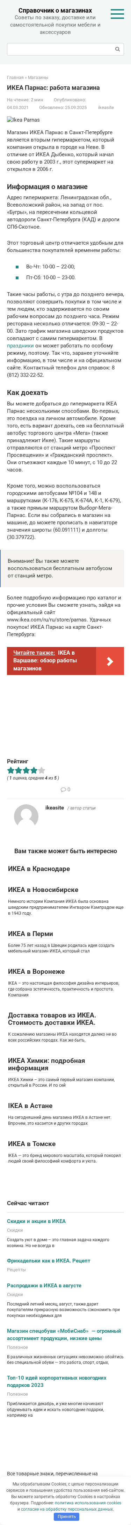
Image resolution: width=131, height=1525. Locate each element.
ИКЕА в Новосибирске (43, 890)
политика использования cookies (88, 1503)
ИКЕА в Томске (32, 1144)
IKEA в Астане (30, 1106)
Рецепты (16, 1269)
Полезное (17, 1347)
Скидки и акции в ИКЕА (36, 1221)
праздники (20, 346)
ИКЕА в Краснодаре (39, 869)
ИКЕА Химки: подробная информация (46, 1064)
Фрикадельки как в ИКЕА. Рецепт (48, 1261)
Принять (67, 1516)
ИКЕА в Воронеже (36, 971)
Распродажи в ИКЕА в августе (44, 1285)
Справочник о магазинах (55, 10)
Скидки (15, 1230)
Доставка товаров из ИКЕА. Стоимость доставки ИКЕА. (52, 1019)
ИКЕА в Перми (30, 934)
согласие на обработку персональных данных (67, 1509)
